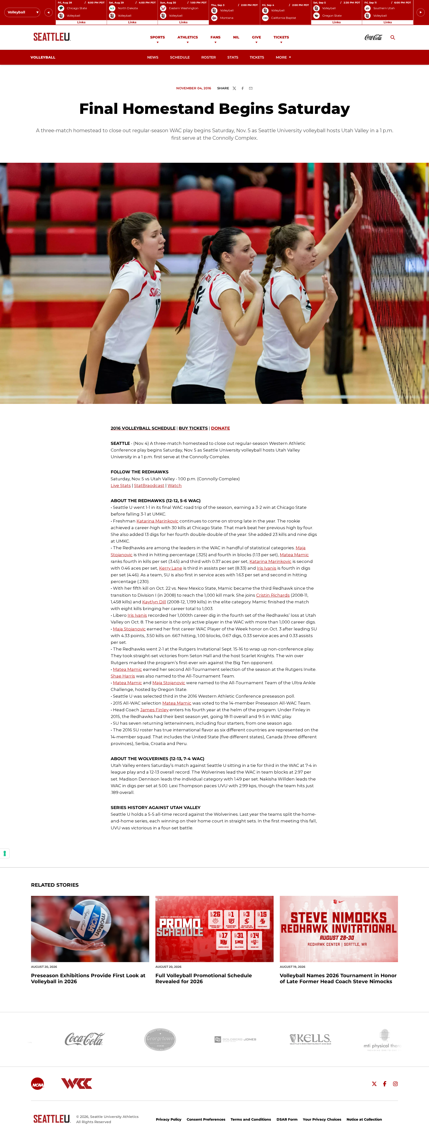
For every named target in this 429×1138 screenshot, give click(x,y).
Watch (175, 485)
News (152, 57)
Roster (208, 57)
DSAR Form (287, 1119)
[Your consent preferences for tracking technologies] (4, 853)
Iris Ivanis (266, 568)
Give (256, 37)
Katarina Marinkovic (158, 521)
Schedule (180, 57)
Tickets (281, 37)
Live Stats (121, 485)
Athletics (188, 37)
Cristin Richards (273, 595)
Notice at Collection (364, 1119)
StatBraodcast (149, 485)
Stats (232, 57)
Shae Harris (123, 676)
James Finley (154, 709)
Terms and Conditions (251, 1119)
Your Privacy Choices (322, 1119)
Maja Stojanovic (129, 628)
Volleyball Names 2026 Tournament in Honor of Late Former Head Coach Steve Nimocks (338, 978)
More (281, 57)
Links (81, 22)
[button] (48, 12)
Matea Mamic (294, 554)
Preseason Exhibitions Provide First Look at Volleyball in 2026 (88, 978)
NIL (236, 37)
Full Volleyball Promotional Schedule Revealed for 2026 (203, 978)
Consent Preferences (206, 1119)
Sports (157, 37)
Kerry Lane (170, 568)
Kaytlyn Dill (154, 601)
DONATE (220, 428)
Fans (215, 37)
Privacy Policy (168, 1119)
